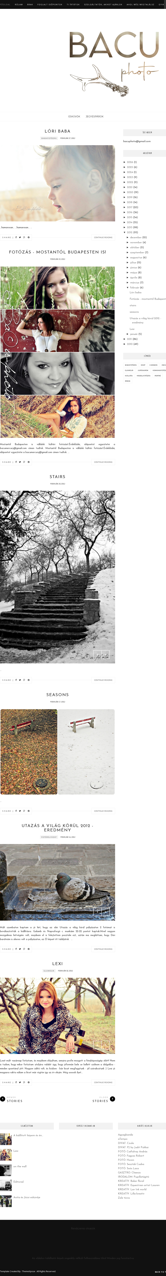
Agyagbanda (125, 1135)
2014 (129, 222)
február (134, 287)
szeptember (137, 252)
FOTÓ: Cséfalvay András (132, 1151)
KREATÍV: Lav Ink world (132, 1189)
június (133, 267)
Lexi (57, 964)
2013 (129, 227)
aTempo (122, 1139)
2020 (130, 192)
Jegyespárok (94, 116)
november (136, 242)
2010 (130, 344)
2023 (130, 177)
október (134, 247)
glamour (49, 971)
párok (127, 381)
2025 (130, 167)
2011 (129, 339)
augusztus (136, 257)
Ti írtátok (73, 4)
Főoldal (5, 4)
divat (143, 365)
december (136, 237)
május (133, 272)
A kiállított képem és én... (28, 1135)
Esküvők (74, 116)
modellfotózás (143, 376)
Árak (30, 4)
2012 (129, 232)
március (134, 282)
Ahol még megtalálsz (140, 4)
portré (158, 376)
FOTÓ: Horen (126, 1160)
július (133, 262)
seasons (57, 695)
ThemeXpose (29, 1271)
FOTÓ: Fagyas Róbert (131, 1156)
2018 (129, 202)
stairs (57, 477)
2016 (129, 212)
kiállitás (128, 376)
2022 (130, 182)
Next (105, 654)
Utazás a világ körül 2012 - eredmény (58, 828)
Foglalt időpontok (49, 4)
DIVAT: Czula (126, 1143)
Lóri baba (58, 131)
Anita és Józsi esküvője (26, 1197)
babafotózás (49, 138)
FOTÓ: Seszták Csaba (131, 1164)
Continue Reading (103, 237)
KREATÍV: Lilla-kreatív (131, 1193)
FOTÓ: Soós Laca (128, 1168)
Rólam (19, 4)
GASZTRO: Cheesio (129, 1172)
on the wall (19, 1166)
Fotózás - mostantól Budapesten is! (57, 252)
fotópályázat (49, 837)
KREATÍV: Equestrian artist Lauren (139, 1185)
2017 (129, 207)
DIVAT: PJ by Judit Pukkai (133, 1147)
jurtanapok (143, 370)
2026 (130, 162)
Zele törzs (124, 1198)
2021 (129, 187)
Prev (97, 654)
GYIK (161, 4)
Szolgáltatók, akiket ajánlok (103, 4)
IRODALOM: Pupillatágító (133, 1177)
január (134, 334)
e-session (153, 365)
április (133, 277)
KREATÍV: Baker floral (131, 1181)
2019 (129, 197)
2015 (129, 217)
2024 (130, 172)
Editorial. (18, 1182)
